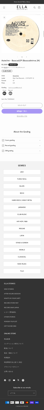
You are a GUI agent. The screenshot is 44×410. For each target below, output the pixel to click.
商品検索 (7, 339)
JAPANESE (22, 207)
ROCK (22, 193)
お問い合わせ (8, 371)
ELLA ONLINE (24, 406)
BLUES (22, 186)
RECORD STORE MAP (11, 303)
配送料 (5, 67)
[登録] (33, 393)
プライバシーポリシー (11, 367)
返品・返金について (10, 353)
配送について (8, 348)
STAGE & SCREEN (22, 243)
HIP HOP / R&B (22, 221)
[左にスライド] (17, 57)
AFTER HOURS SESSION (12, 294)
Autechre (16, 76)
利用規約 (7, 358)
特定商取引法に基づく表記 (13, 362)
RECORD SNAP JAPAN (11, 307)
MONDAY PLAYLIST (10, 321)
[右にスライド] (26, 57)
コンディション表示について (15, 87)
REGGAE (22, 228)
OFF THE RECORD (10, 326)
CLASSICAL (22, 257)
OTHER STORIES (9, 317)
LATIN (22, 236)
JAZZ (22, 172)
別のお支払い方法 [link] (22, 116)
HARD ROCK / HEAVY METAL (22, 200)
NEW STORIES (9, 289)
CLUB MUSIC (7, 71)
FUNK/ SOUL (22, 179)
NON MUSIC (21, 264)
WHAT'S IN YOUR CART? (12, 298)
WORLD (22, 250)
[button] (4, 7)
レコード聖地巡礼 (10, 312)
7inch (22, 271)
